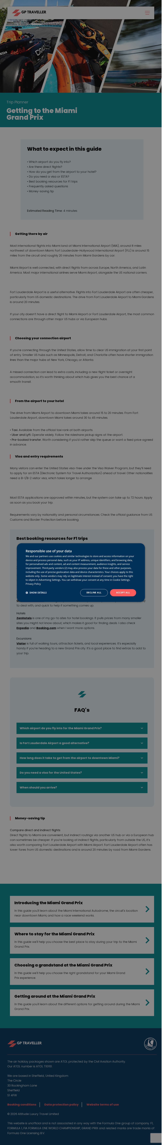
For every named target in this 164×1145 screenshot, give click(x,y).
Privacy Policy (33, 584)
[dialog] (81, 572)
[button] (36, 592)
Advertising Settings (49, 580)
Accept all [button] (123, 592)
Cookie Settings (121, 580)
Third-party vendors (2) (54, 568)
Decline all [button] (93, 592)
